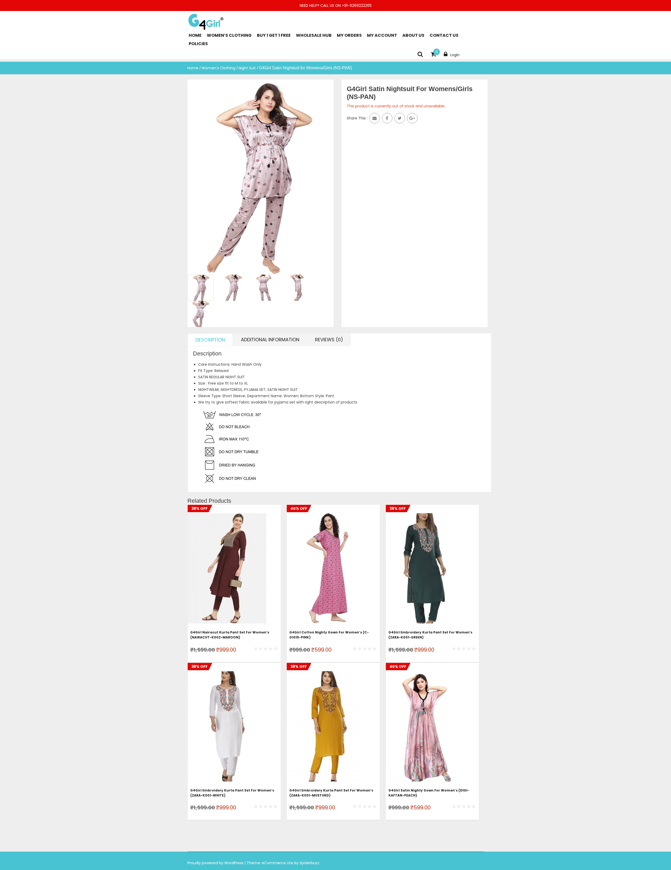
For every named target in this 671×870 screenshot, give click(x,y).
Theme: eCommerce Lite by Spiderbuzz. (283, 863)
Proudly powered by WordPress (216, 863)
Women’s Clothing (229, 35)
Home (195, 35)
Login (454, 54)
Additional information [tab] (270, 339)
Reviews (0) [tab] (329, 339)
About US (413, 35)
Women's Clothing (218, 68)
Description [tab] (210, 340)
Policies (198, 44)
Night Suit (247, 68)
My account (382, 35)
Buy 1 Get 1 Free (274, 35)
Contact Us (444, 35)
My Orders (349, 35)
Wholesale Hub (314, 35)
